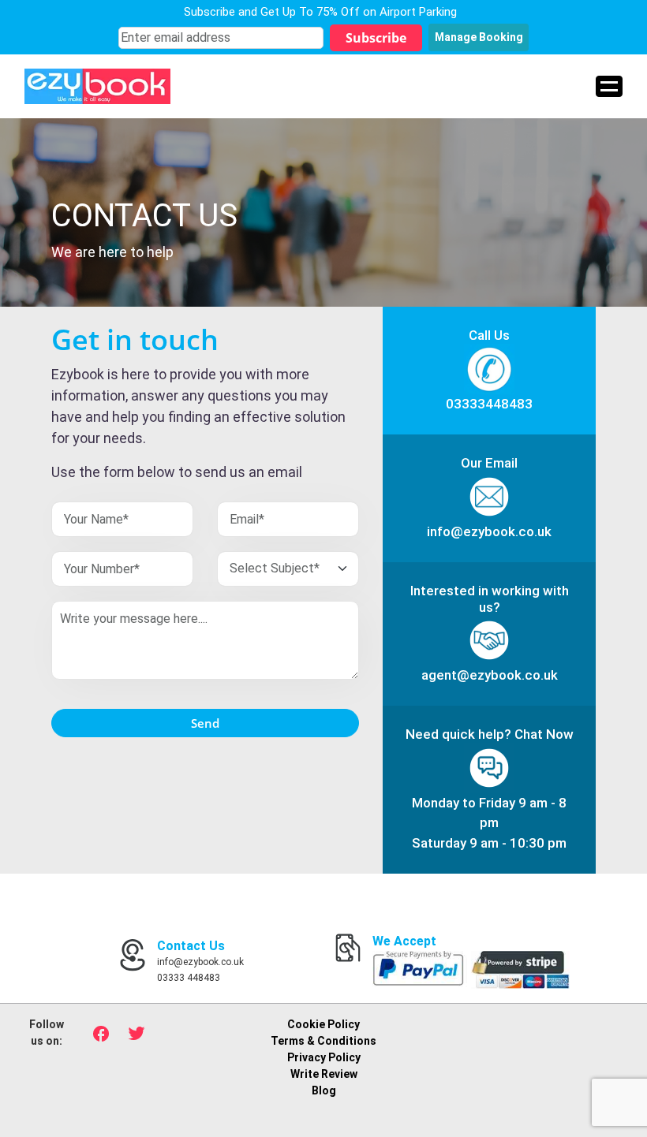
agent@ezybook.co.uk (489, 675)
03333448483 (489, 404)
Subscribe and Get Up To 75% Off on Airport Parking (320, 12)
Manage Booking (479, 37)
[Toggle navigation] (609, 87)
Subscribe (376, 38)
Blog (324, 1090)
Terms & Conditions (323, 1040)
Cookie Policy (323, 1024)
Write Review (323, 1074)
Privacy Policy (324, 1057)
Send (205, 723)
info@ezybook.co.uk (489, 531)
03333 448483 (188, 977)
